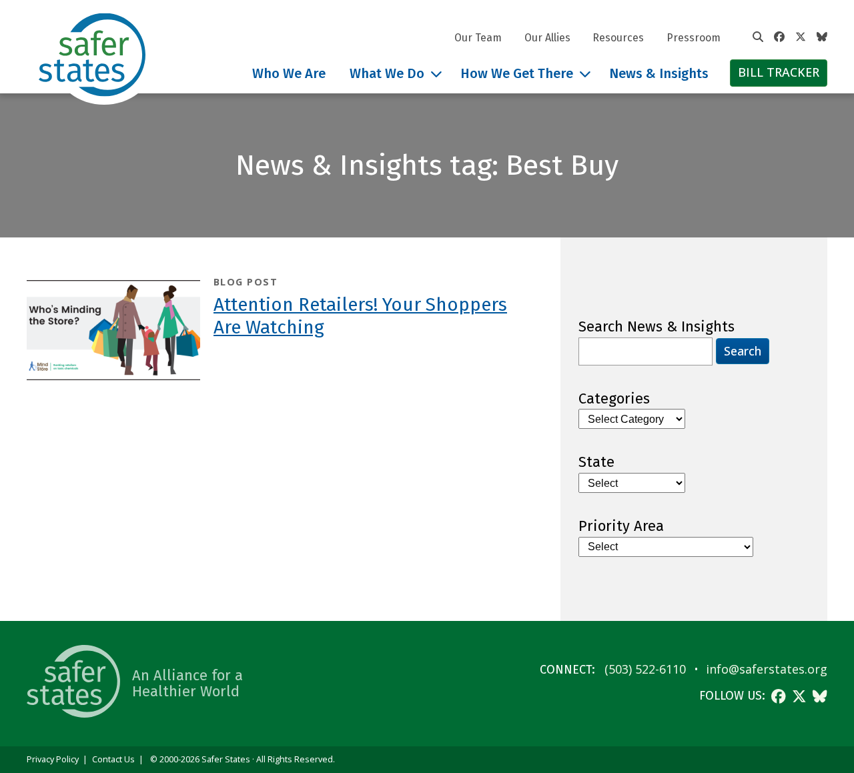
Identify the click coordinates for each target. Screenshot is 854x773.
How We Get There (516, 73)
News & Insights (659, 73)
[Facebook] (779, 37)
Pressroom (694, 37)
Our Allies (547, 37)
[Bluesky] (822, 37)
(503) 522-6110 (645, 669)
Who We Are (289, 73)
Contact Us (113, 759)
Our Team (478, 37)
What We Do (387, 73)
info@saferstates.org (766, 669)
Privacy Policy (53, 759)
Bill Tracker (778, 72)
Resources (618, 37)
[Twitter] (800, 37)
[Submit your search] (758, 37)
